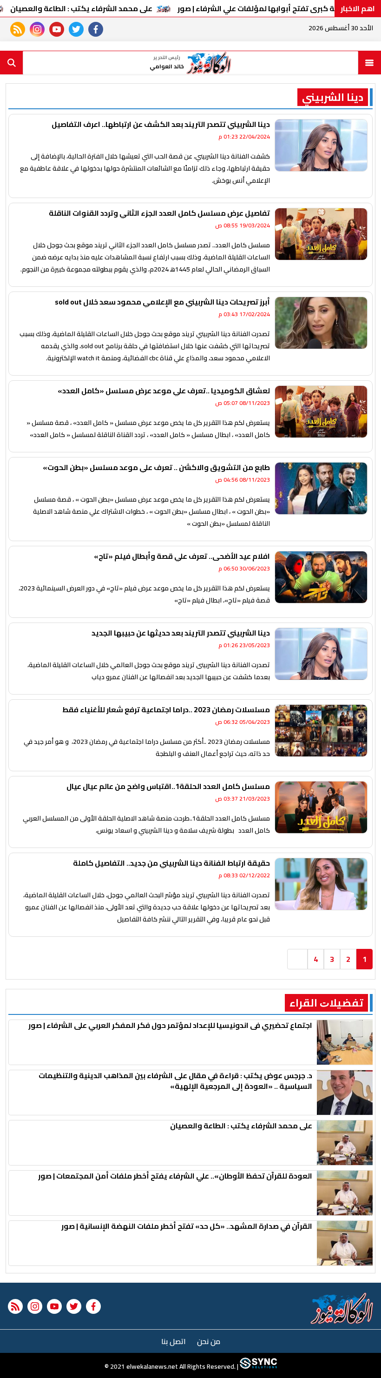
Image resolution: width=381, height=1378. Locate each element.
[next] (297, 959)
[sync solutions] (257, 1366)
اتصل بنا (173, 1341)
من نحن (208, 1341)
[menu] (369, 62)
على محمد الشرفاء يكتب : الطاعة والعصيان (81, 8)
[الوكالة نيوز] (342, 1308)
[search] (11, 62)
